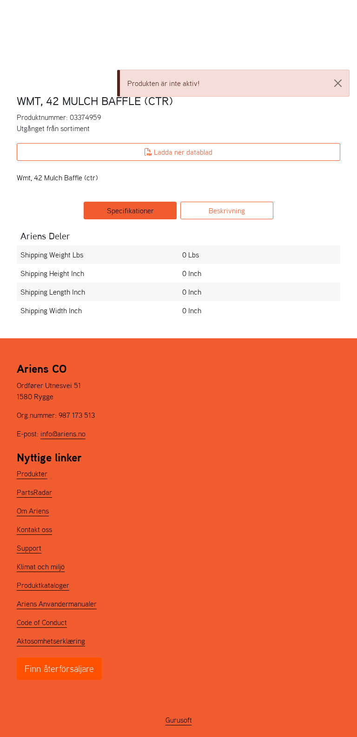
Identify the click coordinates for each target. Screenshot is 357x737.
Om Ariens (33, 510)
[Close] (338, 83)
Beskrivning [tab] (227, 210)
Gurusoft (178, 719)
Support (29, 547)
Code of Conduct (42, 622)
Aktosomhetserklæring (51, 640)
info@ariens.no (63, 433)
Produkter (32, 473)
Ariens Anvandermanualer (57, 603)
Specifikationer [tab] (130, 210)
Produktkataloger (43, 585)
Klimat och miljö (41, 566)
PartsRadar (34, 492)
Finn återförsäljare (59, 669)
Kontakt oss (34, 529)
